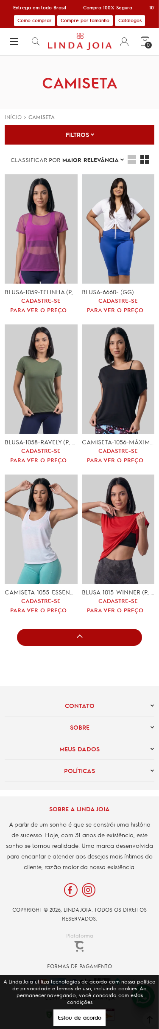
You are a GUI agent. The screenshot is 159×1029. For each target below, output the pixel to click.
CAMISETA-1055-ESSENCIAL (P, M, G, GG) (41, 592)
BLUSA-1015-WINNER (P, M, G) (118, 592)
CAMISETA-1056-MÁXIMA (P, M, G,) (118, 442)
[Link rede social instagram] (88, 890)
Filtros (77, 134)
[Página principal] (79, 42)
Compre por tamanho (85, 20)
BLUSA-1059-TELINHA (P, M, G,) (41, 292)
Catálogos (130, 20)
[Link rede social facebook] (71, 890)
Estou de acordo (79, 1017)
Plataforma (79, 935)
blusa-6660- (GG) (108, 292)
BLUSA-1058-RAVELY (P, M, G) (41, 442)
